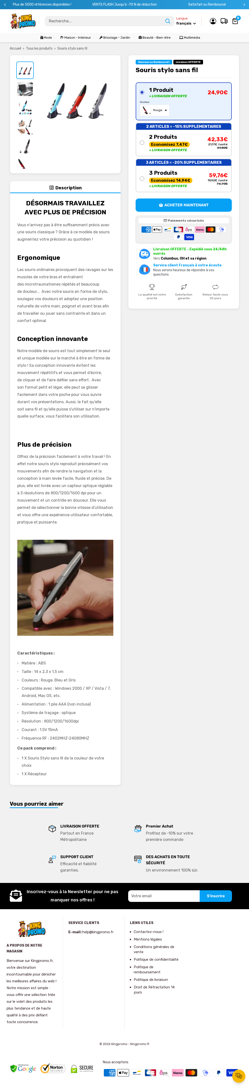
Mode (47, 37)
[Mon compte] (213, 21)
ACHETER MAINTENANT (186, 205)
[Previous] (5, 4)
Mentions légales (148, 939)
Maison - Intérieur (77, 37)
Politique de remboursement (147, 969)
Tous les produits (39, 48)
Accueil (15, 48)
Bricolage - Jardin (116, 37)
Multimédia (191, 37)
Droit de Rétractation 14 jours (154, 989)
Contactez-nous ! (148, 932)
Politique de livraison (151, 979)
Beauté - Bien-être (156, 37)
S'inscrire (216, 896)
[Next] (244, 4)
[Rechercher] (168, 21)
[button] (184, 101)
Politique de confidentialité (156, 959)
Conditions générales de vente (154, 949)
